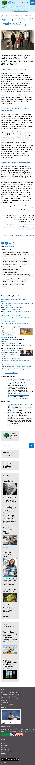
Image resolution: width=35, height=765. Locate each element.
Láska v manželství (28, 229)
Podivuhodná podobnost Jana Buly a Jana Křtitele (9, 531)
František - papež (12, 15)
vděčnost (5, 287)
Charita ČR (4, 729)
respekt (5, 281)
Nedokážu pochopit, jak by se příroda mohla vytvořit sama (10, 663)
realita (18, 279)
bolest (4, 267)
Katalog (3, 753)
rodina (9, 249)
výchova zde (27, 345)
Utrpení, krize (11, 418)
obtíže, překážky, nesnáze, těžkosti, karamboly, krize (16, 275)
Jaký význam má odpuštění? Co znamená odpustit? (18, 395)
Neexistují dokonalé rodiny (11, 309)
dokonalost (6, 259)
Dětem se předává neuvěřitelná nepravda (15, 323)
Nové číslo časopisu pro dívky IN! (7, 554)
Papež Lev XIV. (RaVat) (19, 729)
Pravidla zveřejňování (7, 751)
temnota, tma (14, 281)
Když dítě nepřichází (8, 343)
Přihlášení (7, 463)
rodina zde (19, 345)
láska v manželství (8, 269)
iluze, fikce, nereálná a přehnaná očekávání (15, 252)
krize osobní (18, 267)
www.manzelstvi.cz (11, 373)
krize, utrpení (21, 425)
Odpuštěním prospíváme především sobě (17, 387)
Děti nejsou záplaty (8, 333)
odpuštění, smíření (8, 279)
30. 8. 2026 (11, 455)
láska (13, 259)
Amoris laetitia (21, 225)
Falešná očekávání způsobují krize (13, 307)
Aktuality (6, 475)
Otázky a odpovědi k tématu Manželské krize (17, 367)
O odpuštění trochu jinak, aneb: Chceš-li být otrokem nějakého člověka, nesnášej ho (19, 380)
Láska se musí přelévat (9, 339)
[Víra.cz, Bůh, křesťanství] (8, 2)
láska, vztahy (22, 259)
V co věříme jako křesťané (8, 755)
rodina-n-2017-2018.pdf (26, 217)
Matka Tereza (8, 481)
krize (10, 267)
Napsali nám (4, 747)
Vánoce (5, 284)
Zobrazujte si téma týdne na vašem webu (20, 235)
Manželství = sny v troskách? (11, 358)
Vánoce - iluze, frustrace (17, 284)
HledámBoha (8, 731)
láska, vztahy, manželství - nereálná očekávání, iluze (16, 255)
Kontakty (3, 743)
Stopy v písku (11, 412)
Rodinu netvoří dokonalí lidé (11, 315)
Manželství (19, 269)
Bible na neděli (9, 453)
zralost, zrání (25, 264)
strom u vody (12, 436)
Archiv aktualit (6, 616)
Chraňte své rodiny (8, 321)
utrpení (23, 281)
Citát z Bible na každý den (21, 11)
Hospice (10, 729)
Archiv (6, 16)
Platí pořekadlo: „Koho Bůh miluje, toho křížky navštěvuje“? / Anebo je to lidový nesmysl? (10, 637)
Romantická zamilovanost (10, 350)
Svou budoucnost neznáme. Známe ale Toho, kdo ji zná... (9, 510)
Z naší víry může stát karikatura (9, 591)
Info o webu (4, 745)
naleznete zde (28, 221)
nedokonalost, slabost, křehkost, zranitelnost (16, 261)
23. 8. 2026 (5, 455)
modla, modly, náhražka (10, 272)
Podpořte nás (5, 749)
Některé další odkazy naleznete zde (22, 731)
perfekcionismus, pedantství (11, 264)
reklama (25, 279)
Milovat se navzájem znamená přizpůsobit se (17, 365)
